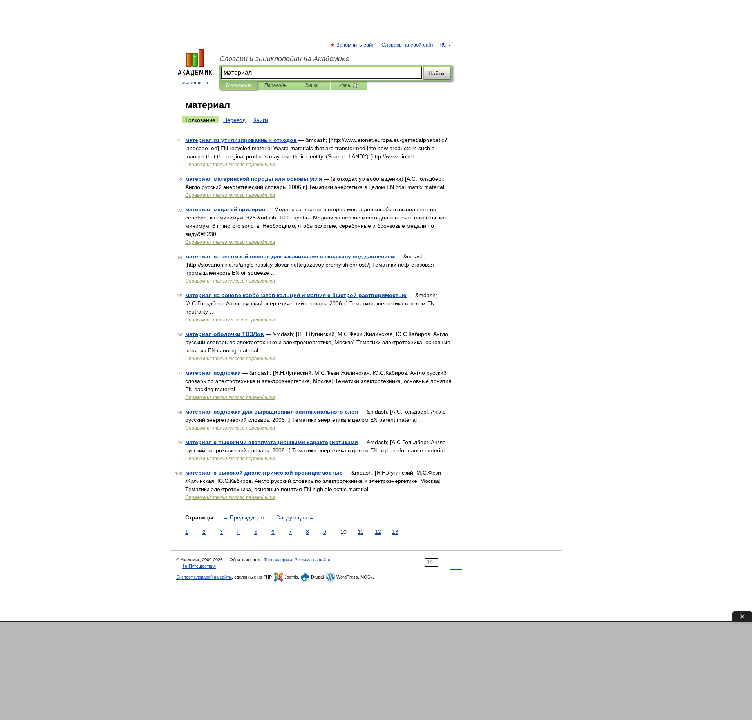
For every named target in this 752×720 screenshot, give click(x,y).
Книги (312, 85)
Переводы (275, 85)
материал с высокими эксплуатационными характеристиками (271, 442)
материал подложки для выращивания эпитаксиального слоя (271, 411)
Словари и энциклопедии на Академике (284, 59)
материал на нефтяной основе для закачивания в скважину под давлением (290, 256)
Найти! (437, 73)
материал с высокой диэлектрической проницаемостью (264, 473)
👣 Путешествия (199, 566)
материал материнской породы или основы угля (253, 179)
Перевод (234, 120)
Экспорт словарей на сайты (204, 577)
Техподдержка (278, 559)
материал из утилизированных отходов (241, 140)
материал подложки (213, 373)
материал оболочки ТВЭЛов (224, 334)
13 (395, 532)
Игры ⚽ (348, 85)
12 (378, 532)
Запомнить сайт (355, 45)
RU (442, 45)
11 (360, 532)
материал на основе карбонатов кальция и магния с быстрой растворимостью (296, 295)
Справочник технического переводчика (230, 164)
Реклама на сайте (312, 559)
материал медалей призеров (225, 209)
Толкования (238, 85)
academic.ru (195, 82)
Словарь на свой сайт (407, 45)
